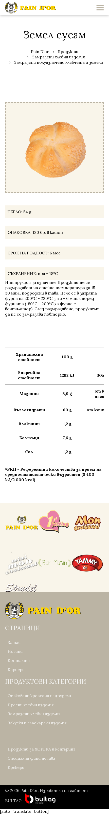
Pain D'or (40, 51)
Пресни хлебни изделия (31, 704)
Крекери (16, 767)
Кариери (16, 669)
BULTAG (13, 800)
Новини (15, 651)
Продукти (68, 51)
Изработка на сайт (60, 790)
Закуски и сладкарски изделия (37, 722)
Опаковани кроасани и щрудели (39, 695)
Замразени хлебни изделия (58, 56)
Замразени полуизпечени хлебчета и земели (58, 62)
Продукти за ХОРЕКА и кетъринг (41, 749)
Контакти (19, 660)
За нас (14, 642)
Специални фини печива (31, 758)
